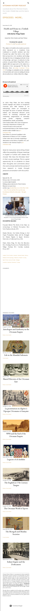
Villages (18, 260)
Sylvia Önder (12, 260)
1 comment (5, 358)
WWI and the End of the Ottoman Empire (16, 435)
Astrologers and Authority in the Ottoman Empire (16, 330)
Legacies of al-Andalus (16, 459)
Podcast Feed (10, 44)
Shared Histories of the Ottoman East (16, 380)
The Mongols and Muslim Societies (16, 532)
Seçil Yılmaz (6, 260)
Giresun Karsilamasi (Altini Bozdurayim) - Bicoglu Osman (14, 192)
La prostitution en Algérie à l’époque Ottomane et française (16, 409)
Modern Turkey (22, 257)
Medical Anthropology (8, 257)
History (26, 255)
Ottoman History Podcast (14, 6)
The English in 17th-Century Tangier (16, 484)
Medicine (16, 257)
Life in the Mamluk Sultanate (16, 355)
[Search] (28, 2)
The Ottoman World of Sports (16, 508)
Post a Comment (7, 335)
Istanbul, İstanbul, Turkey (14, 262)
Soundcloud (22, 44)
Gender (15, 255)
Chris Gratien (9, 255)
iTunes (17, 44)
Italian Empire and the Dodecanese (16, 563)
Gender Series (20, 255)
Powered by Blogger (17, 605)
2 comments (6, 537)
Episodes (8, 17)
